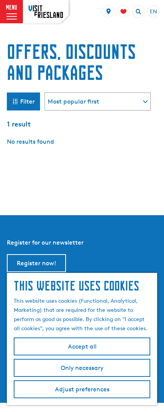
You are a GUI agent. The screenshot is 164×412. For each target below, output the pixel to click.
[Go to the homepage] (46, 11)
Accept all (82, 346)
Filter (27, 101)
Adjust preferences (82, 389)
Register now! (36, 263)
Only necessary (82, 367)
